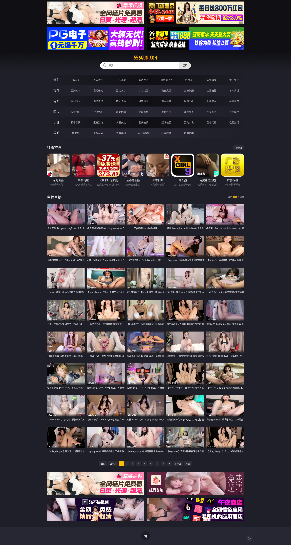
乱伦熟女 (211, 101)
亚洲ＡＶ (75, 90)
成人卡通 (121, 101)
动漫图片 (143, 111)
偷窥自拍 (75, 111)
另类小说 (189, 122)
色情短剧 (189, 133)
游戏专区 (143, 80)
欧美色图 (121, 111)
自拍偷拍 (98, 90)
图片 (56, 112)
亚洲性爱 (75, 101)
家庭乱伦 (98, 122)
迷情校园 (166, 122)
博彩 (56, 80)
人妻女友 (121, 122)
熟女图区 (211, 111)
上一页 (113, 463)
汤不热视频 (143, 133)
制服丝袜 (166, 101)
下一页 (178, 463)
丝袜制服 (189, 90)
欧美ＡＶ (121, 90)
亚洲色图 (98, 111)
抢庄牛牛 (234, 80)
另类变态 (234, 101)
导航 (56, 133)
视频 (56, 90)
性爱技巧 (234, 122)
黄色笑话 (211, 122)
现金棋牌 (211, 80)
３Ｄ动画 (143, 90)
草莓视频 (121, 133)
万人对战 (121, 80)
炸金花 (188, 80)
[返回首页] (249, 538)
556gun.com (145, 58)
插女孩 (75, 133)
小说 (56, 122)
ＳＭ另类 (234, 90)
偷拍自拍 (98, 101)
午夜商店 (98, 133)
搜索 (184, 65)
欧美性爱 (143, 101)
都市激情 (75, 122)
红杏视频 (166, 133)
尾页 (188, 463)
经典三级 (189, 101)
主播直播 (211, 90)
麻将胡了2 (166, 80)
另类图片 (234, 111)
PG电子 (76, 80)
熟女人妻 (166, 90)
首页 (103, 463)
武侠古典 (143, 122)
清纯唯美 (189, 111)
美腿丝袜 (166, 111)
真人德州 (98, 80)
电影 (56, 101)
